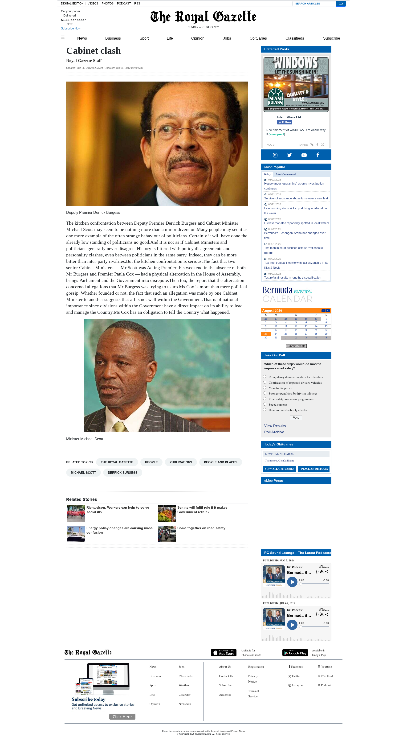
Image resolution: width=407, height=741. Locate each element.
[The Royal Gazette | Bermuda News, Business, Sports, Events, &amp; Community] (203, 17)
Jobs (227, 38)
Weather (184, 685)
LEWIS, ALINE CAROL (279, 454)
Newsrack (185, 704)
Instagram (297, 685)
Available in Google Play (319, 652)
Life (170, 38)
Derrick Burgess (123, 472)
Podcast (325, 685)
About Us (225, 666)
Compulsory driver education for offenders (296, 377)
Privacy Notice (253, 678)
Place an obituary (314, 469)
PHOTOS (108, 3)
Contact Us (226, 676)
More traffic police (280, 388)
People (151, 462)
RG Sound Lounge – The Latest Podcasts (297, 553)
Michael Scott (83, 472)
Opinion (197, 38)
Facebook (296, 666)
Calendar (184, 694)
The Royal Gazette (117, 462)
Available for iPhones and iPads (251, 652)
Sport (144, 38)
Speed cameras (278, 404)
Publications (181, 462)
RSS (137, 3)
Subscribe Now (71, 28)
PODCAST (124, 3)
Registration (256, 666)
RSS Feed (326, 676)
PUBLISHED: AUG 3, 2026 (278, 560)
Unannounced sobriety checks (288, 410)
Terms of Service (253, 693)
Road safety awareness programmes (291, 399)
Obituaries (258, 38)
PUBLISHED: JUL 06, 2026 (279, 603)
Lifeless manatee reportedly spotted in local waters (296, 223)
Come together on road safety (201, 528)
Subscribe (331, 38)
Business (113, 38)
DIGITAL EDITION (72, 3)
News (82, 38)
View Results (275, 426)
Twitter (296, 676)
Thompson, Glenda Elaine (279, 460)
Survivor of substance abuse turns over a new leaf (296, 198)
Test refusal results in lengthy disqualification (292, 277)
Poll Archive (274, 432)
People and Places (220, 462)
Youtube (326, 666)
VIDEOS (93, 3)
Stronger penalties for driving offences (293, 393)
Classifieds (294, 38)
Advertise (225, 694)
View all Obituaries (279, 469)
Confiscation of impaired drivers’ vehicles (295, 382)
